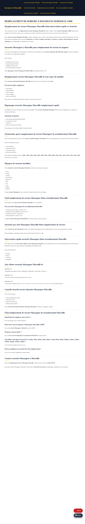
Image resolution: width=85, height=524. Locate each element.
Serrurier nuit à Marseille (29, 7)
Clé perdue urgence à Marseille (31, 13)
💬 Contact (78, 515)
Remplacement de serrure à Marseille (45, 7)
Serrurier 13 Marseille (13, 8)
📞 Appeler (78, 510)
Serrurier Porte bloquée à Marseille (50, 2)
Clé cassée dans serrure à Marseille (48, 13)
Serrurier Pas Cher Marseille (66, 2)
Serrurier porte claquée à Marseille (32, 2)
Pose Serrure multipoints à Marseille (64, 7)
